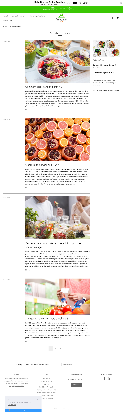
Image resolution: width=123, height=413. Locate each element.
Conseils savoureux (46, 395)
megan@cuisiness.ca (16, 386)
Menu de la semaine (18, 16)
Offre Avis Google (46, 398)
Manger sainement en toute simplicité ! (46, 319)
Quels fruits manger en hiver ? (42, 165)
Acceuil (5, 16)
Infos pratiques (8, 20)
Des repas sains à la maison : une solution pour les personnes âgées (53, 245)
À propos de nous (46, 381)
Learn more (12, 405)
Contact (46, 384)
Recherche (46, 378)
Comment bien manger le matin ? (43, 87)
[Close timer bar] (121, 3)
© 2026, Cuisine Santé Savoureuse (61, 409)
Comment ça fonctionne (37, 16)
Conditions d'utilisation (46, 387)
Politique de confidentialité (46, 390)
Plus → (27, 110)
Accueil (5, 26)
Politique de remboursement (46, 393)
